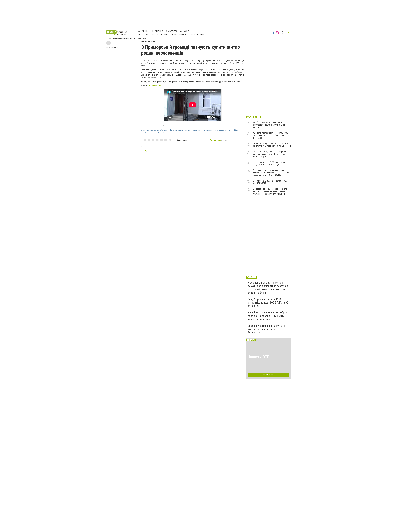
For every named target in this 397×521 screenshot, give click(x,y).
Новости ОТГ (258, 357)
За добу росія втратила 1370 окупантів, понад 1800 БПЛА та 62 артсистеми (268, 303)
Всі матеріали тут (268, 375)
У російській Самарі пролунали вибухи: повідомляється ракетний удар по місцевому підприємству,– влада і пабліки (268, 287)
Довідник (158, 31)
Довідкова (173, 34)
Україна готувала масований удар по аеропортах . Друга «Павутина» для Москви (269, 124)
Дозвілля (172, 31)
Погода (147, 34)
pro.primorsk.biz (155, 86)
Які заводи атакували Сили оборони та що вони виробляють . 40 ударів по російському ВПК (270, 154)
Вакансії (140, 34)
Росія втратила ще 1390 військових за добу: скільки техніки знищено (270, 163)
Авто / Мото (191, 34)
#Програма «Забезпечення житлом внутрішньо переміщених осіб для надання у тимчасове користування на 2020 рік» (199, 130)
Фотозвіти (182, 34)
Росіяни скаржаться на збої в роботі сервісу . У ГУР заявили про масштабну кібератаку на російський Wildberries (271, 172)
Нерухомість (155, 34)
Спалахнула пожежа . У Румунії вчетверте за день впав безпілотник (266, 329)
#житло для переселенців (150, 130)
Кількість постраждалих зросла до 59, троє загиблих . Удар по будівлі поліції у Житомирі (271, 135)
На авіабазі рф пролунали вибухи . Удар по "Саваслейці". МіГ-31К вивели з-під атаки (268, 316)
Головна (108, 38)
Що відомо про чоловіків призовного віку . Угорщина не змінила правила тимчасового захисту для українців (270, 191)
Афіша (186, 31)
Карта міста (164, 34)
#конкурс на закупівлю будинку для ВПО (154, 132)
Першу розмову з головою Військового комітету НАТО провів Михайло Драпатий (272, 144)
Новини (144, 31)
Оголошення (201, 34)
